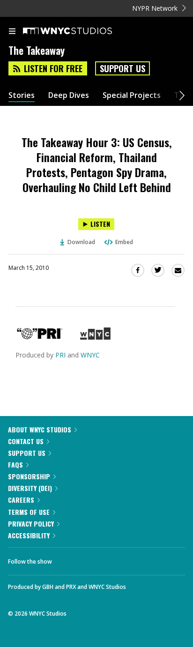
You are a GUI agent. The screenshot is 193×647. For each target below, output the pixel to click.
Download (81, 242)
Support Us (122, 68)
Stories (21, 95)
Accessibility (29, 535)
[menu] (12, 32)
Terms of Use (29, 512)
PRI (60, 354)
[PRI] (39, 337)
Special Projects (132, 95)
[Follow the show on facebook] (68, 559)
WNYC (90, 354)
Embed (124, 242)
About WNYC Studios (39, 429)
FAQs (15, 464)
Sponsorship (29, 476)
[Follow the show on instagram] (119, 559)
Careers (21, 500)
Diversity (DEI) (30, 488)
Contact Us (26, 441)
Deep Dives (68, 95)
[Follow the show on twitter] (94, 559)
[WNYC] (95, 337)
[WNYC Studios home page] (79, 31)
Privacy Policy (31, 523)
